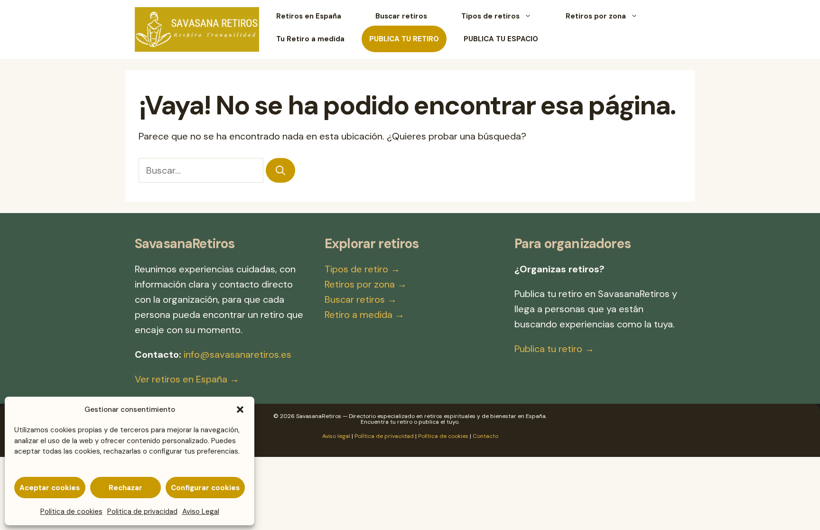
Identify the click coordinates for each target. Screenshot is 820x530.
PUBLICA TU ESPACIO (501, 39)
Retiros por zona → (366, 284)
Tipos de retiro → (362, 269)
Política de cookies (71, 511)
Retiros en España (308, 16)
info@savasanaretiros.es (237, 354)
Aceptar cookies (49, 488)
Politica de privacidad (142, 511)
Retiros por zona (596, 16)
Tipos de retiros (490, 16)
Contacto (485, 436)
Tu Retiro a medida (310, 39)
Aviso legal (336, 436)
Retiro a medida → (364, 314)
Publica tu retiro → (554, 349)
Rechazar (125, 488)
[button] (240, 409)
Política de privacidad (384, 436)
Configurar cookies (205, 488)
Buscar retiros (401, 16)
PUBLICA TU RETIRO (404, 39)
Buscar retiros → (361, 299)
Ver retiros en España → (187, 379)
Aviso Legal (200, 511)
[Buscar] (280, 170)
